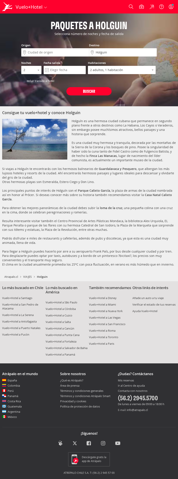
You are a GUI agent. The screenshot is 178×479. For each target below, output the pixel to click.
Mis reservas (126, 380)
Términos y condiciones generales (81, 391)
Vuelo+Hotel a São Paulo (61, 302)
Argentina (14, 412)
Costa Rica (14, 401)
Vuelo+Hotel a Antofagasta (19, 321)
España (12, 380)
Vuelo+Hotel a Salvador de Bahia (66, 348)
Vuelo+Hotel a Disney (103, 298)
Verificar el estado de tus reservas (154, 304)
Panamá (13, 396)
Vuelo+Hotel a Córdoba (61, 309)
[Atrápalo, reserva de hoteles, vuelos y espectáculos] (8, 6)
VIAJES (27, 277)
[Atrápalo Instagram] (103, 443)
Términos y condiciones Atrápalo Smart (85, 396)
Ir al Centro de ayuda (131, 386)
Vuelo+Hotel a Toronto (103, 337)
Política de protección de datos (80, 406)
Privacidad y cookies (73, 401)
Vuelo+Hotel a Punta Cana (62, 335)
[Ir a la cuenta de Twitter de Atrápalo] (74, 443)
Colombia (14, 386)
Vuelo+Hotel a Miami (102, 304)
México (12, 417)
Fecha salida (52, 63)
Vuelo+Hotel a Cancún (60, 328)
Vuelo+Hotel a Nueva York (106, 311)
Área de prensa (69, 386)
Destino (94, 45)
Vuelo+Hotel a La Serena (18, 315)
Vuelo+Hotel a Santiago (17, 298)
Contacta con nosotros (132, 391)
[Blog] (60, 443)
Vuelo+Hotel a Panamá (60, 354)
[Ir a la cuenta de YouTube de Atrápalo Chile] (117, 443)
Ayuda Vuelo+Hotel (144, 311)
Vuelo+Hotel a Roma (102, 331)
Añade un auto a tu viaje (148, 298)
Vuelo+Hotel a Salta (58, 322)
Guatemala (15, 406)
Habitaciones (97, 63)
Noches (26, 63)
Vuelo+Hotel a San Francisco (107, 324)
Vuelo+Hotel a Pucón (15, 334)
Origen (25, 45)
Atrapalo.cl (11, 277)
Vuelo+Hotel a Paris (101, 344)
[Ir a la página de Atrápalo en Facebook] (89, 443)
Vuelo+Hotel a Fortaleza (61, 341)
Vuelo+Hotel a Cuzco (59, 315)
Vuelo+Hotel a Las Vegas (104, 317)
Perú (11, 391)
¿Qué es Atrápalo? (71, 380)
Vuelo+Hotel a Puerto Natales (21, 328)
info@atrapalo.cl (137, 410)
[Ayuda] (161, 6)
